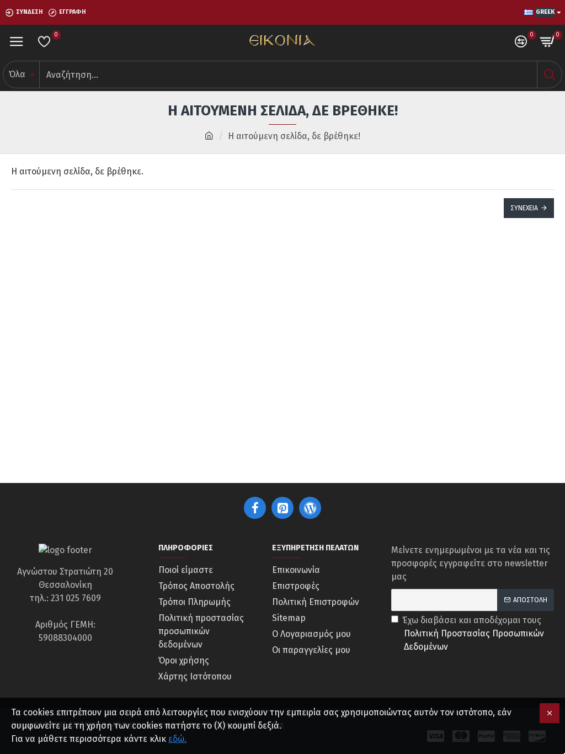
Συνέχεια (524, 208)
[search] (549, 74)
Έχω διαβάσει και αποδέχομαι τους (473, 633)
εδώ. (177, 739)
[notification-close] (549, 713)
